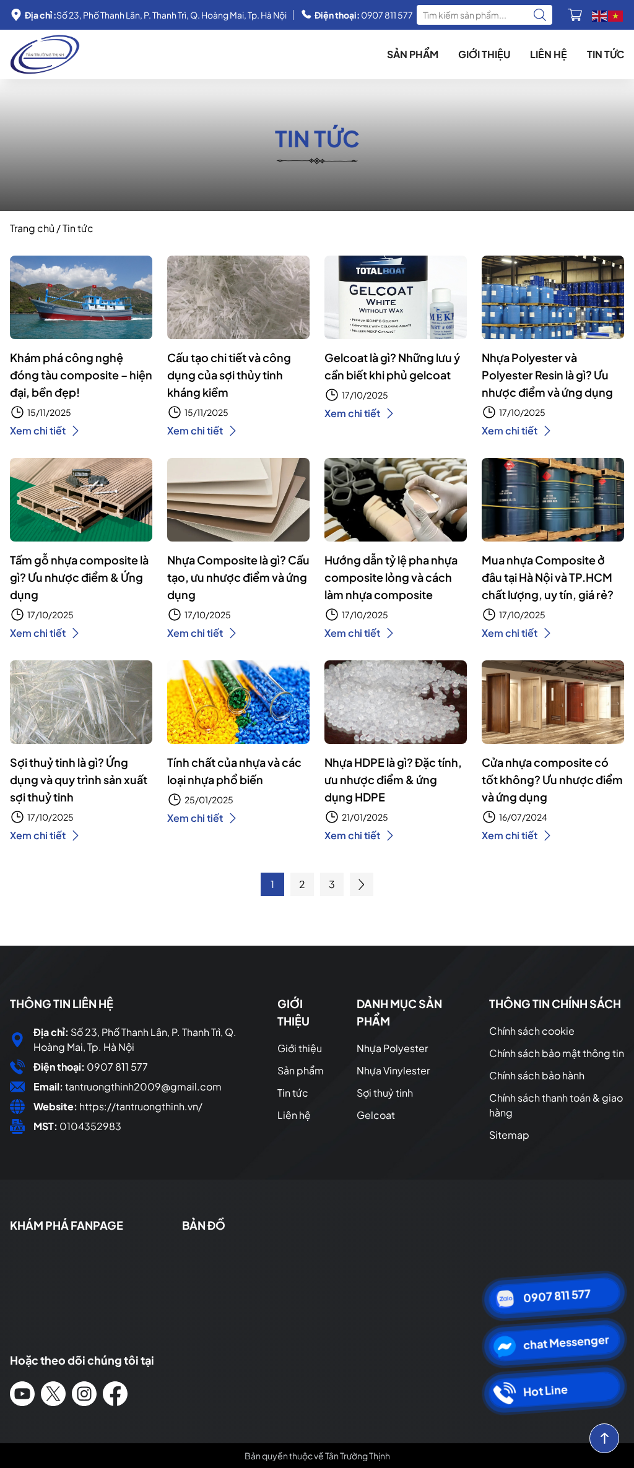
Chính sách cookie (532, 1030)
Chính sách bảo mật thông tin (556, 1053)
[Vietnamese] (616, 14)
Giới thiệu (484, 54)
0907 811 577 (364, 14)
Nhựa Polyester (392, 1048)
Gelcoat (376, 1114)
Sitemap (509, 1134)
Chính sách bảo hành (536, 1075)
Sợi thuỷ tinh (385, 1092)
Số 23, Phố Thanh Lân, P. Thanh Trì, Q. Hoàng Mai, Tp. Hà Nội (156, 14)
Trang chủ (32, 228)
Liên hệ (548, 54)
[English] (600, 14)
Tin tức (605, 54)
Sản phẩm (412, 54)
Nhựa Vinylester (393, 1070)
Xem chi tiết (38, 430)
